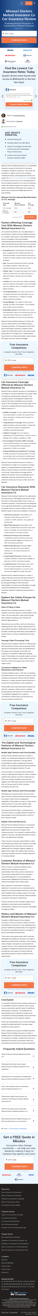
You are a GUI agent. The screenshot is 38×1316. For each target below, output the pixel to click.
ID (27, 1281)
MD (7, 1284)
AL (2, 1281)
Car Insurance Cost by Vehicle (10, 1205)
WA (5, 1287)
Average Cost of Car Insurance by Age (13, 1227)
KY (34, 1281)
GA (25, 1281)
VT (28, 1287)
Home (5, 1128)
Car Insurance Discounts (9, 1218)
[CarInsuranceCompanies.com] (19, 1294)
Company (5, 1256)
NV (24, 1284)
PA (12, 1287)
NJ (29, 1284)
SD (19, 1287)
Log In (28, 3)
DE (18, 1281)
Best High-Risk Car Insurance (10, 1237)
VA (30, 1287)
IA (32, 1281)
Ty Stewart (19, 121)
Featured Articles (8, 1212)
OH (8, 1287)
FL (23, 1281)
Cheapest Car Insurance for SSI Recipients (15, 1243)
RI (14, 1287)
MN (14, 1284)
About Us (4, 1260)
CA (11, 1281)
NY (31, 1284)
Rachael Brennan (19, 115)
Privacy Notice (6, 1266)
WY (8, 1289)
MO (19, 1284)
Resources (5, 1189)
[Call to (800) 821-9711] (22, 3)
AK (5, 1281)
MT (22, 1284)
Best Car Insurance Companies (11, 1195)
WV (2, 1289)
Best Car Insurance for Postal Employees (14, 1247)
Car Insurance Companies (18, 1128)
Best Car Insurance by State (10, 1202)
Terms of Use (25, 44)
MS (17, 1284)
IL (29, 1281)
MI (12, 1284)
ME (5, 1284)
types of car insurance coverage (19, 178)
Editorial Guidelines (7, 1263)
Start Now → (30, 217)
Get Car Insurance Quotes (9, 1224)
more (18, 97)
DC (21, 1281)
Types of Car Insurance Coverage (12, 1215)
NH (27, 1284)
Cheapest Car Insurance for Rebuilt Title (14, 1240)
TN (21, 1287)
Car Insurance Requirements (10, 1221)
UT (26, 1287)
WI (5, 1289)
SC (16, 1287)
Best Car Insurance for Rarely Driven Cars (14, 1250)
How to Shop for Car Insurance (11, 1192)
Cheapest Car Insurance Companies (12, 1199)
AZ (9, 1281)
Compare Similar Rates (19, 104)
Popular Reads (7, 1234)
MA (10, 1284)
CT (16, 1281)
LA (2, 1284)
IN (30, 1281)
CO (14, 1281)
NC (33, 1284)
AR (7, 1281)
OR (10, 1287)
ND (2, 1287)
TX (23, 1287)
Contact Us (4, 1272)
